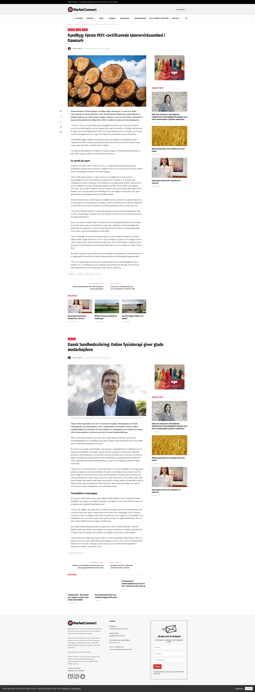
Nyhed (85, 29)
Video (101, 18)
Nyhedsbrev (180, 9)
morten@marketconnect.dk (123, 649)
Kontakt (175, 18)
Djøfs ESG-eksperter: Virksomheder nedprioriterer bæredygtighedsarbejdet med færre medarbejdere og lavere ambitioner (169, 116)
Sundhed (72, 339)
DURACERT (72, 274)
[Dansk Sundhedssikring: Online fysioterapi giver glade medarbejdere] (107, 390)
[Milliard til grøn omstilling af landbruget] (107, 306)
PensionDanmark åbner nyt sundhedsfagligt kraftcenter (106, 596)
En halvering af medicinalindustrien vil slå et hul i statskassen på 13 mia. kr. (134, 583)
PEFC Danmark (89, 274)
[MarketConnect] (82, 9)
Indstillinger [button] (239, 689)
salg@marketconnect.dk (117, 636)
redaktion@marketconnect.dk (118, 629)
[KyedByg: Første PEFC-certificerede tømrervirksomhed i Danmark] (107, 81)
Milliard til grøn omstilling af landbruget (106, 317)
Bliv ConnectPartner (159, 18)
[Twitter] (61, 122)
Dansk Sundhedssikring (76, 553)
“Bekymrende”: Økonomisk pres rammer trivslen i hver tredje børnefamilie (78, 597)
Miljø (78, 29)
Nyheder (79, 18)
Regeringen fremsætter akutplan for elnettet (77, 317)
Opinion (112, 18)
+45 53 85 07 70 (119, 647)
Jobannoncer (140, 18)
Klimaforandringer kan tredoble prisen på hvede (168, 150)
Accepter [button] (248, 688)
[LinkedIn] (61, 127)
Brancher (124, 18)
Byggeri (71, 29)
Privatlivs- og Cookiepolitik (71, 689)
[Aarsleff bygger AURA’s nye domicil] (134, 306)
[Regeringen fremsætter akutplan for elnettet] (80, 306)
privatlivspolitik (174, 672)
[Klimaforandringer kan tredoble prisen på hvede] (169, 136)
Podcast (90, 18)
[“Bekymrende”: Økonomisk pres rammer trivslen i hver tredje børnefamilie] (80, 585)
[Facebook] (61, 117)
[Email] (61, 132)
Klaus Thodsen (78, 48)
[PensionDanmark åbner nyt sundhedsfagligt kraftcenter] (107, 585)
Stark (98, 274)
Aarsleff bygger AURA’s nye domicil (132, 317)
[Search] (186, 18)
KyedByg (80, 274)
